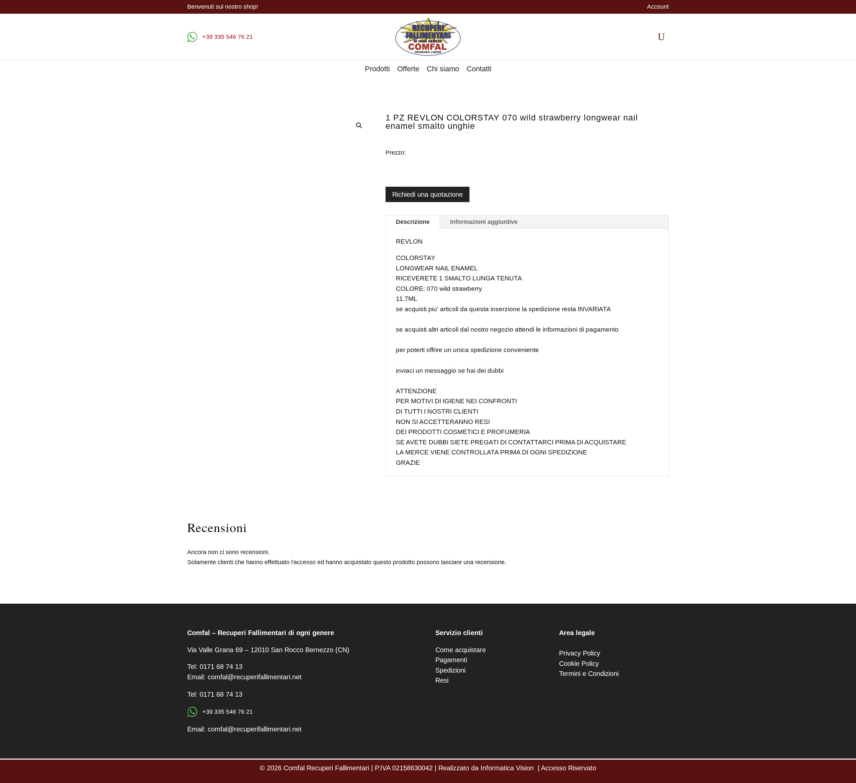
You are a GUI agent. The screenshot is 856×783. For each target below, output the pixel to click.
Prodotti (377, 70)
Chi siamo (443, 70)
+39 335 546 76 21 (227, 36)
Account (658, 7)
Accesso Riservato (568, 768)
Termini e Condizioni (589, 673)
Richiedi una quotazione (427, 194)
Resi (441, 680)
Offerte (408, 70)
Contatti (479, 70)
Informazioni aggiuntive (484, 222)
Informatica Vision (507, 768)
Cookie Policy (579, 663)
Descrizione (413, 222)
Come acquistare (460, 650)
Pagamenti (451, 660)
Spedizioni (450, 670)
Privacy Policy (579, 653)
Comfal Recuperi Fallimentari (326, 768)
